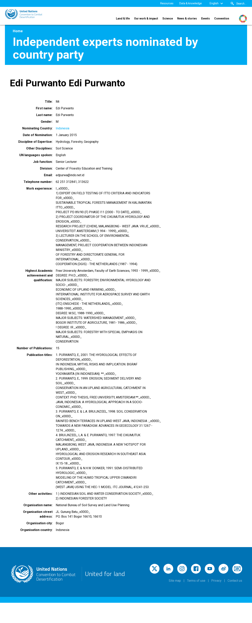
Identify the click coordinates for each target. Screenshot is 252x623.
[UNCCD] (23, 14)
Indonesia (62, 128)
